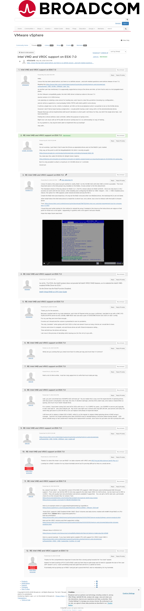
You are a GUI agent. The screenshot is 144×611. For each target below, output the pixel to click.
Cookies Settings (129, 593)
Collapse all (104, 53)
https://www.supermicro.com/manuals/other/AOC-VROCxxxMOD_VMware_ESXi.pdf (70, 507)
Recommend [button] (120, 70)
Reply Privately (120, 75)
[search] (126, 28)
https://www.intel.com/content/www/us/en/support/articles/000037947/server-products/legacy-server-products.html (81, 517)
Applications (26, 583)
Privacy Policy (60, 596)
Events (69, 45)
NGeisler (27, 289)
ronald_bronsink (27, 150)
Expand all (96, 53)
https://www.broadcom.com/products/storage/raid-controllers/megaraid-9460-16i (66, 153)
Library (49, 45)
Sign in (125, 23)
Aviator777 (29, 190)
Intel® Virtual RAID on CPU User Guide (53, 292)
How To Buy (26, 589)
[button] (127, 19)
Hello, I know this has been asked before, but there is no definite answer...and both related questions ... (60, 63)
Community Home (22, 45)
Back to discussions (27, 52)
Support (24, 585)
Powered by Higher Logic (72, 610)
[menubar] (118, 23)
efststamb (25, 85)
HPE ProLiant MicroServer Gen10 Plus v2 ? (104, 460)
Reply (112, 75)
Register (118, 23)
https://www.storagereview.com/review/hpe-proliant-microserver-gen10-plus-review (70, 498)
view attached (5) (67, 180)
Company (25, 587)
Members (81, 45)
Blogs (59, 45)
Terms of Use (26, 600)
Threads (36, 45)
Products (24, 581)
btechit (31, 358)
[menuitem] (118, 23)
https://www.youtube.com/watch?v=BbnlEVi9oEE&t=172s (61, 500)
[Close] (138, 589)
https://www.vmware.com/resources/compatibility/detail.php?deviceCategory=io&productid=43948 (75, 533)
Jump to (100, 56)
